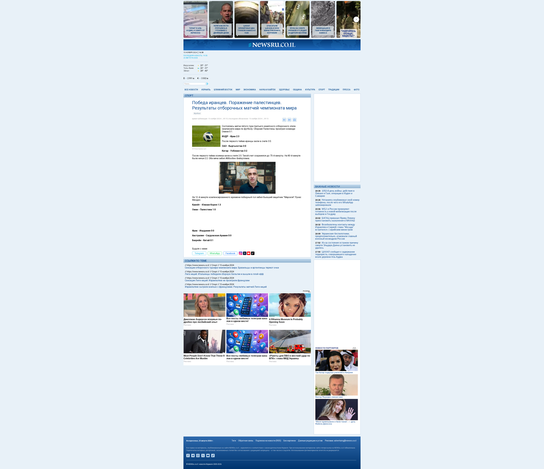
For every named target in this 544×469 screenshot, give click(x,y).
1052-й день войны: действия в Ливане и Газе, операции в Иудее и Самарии (334, 193)
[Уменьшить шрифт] (284, 120)
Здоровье (284, 89)
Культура (310, 89)
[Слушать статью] (297, 120)
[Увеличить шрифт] (289, 120)
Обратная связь (245, 441)
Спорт (321, 89)
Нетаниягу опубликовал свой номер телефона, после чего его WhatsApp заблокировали (337, 202)
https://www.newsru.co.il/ (198, 265)
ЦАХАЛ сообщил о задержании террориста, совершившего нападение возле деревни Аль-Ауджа (335, 254)
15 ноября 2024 (227, 265)
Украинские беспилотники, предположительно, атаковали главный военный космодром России (336, 236)
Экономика (249, 89)
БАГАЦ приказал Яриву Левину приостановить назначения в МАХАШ (335, 219)
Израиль (206, 89)
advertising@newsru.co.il (345, 441)
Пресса (346, 89)
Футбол (197, 113)
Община (297, 89)
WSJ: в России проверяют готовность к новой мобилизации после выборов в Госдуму (336, 211)
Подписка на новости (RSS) (268, 441)
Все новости (191, 89)
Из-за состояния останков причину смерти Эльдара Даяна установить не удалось (336, 245)
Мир (238, 89)
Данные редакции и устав (310, 441)
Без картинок (289, 441)
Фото (356, 89)
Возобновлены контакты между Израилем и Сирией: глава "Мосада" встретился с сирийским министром (335, 227)
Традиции (333, 89)
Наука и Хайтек (267, 89)
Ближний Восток (223, 89)
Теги (234, 441)
